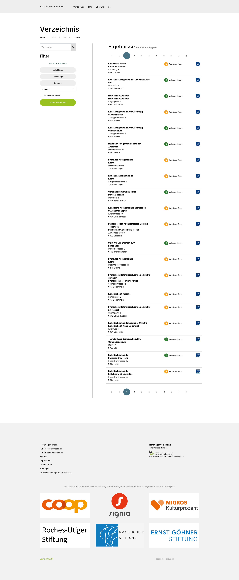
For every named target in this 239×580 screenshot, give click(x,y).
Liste (64, 37)
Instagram (170, 559)
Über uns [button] (100, 7)
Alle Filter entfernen (58, 63)
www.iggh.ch (179, 456)
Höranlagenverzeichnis (51, 6)
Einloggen (44, 468)
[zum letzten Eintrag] (186, 55)
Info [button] (90, 7)
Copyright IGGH (46, 559)
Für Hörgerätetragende (51, 448)
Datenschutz (46, 464)
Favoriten (76, 37)
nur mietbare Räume (52, 95)
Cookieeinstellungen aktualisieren (55, 472)
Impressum (45, 460)
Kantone (58, 83)
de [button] (109, 7)
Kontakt (43, 456)
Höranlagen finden (49, 445)
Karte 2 (53, 37)
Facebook (159, 559)
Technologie (57, 77)
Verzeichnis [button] (78, 7)
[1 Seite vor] (179, 55)
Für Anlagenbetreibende (51, 452)
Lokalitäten (58, 70)
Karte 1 (42, 37)
